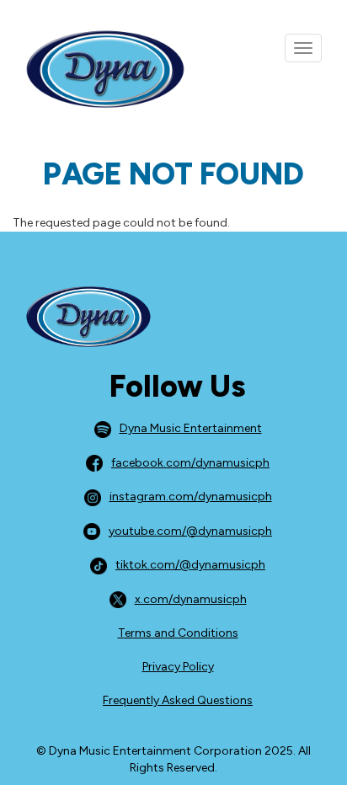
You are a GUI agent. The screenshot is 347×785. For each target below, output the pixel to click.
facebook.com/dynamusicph (190, 463)
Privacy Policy (178, 667)
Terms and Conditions (178, 633)
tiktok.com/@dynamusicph (190, 565)
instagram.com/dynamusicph (190, 496)
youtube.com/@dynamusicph (190, 531)
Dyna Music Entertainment (191, 428)
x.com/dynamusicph (191, 599)
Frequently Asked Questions (178, 700)
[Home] (92, 70)
